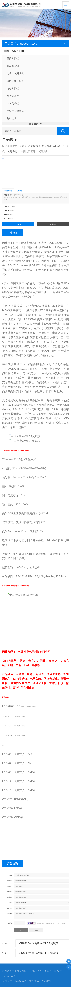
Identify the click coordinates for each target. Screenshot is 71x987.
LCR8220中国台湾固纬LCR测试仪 (38, 953)
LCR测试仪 (13, 103)
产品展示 (33, 146)
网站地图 (46, 980)
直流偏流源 (13, 66)
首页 (21, 146)
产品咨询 (18, 224)
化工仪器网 (20, 980)
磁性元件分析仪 (15, 81)
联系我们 (53, 224)
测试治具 (11, 118)
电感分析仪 (13, 88)
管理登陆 (34, 980)
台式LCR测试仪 (15, 73)
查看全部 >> (35, 123)
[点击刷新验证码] (31, 923)
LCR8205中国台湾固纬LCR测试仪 (38, 943)
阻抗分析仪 (13, 58)
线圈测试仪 (13, 96)
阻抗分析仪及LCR (14, 51)
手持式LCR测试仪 (16, 111)
